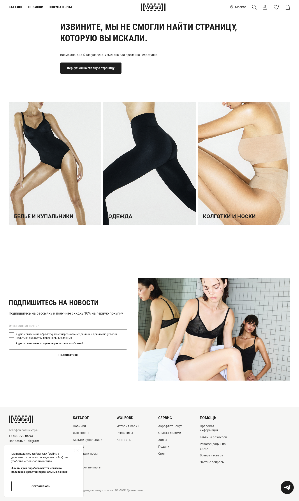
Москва (240, 7)
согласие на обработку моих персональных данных (57, 334)
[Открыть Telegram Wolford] (287, 487)
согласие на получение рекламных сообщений (53, 343)
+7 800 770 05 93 (21, 436)
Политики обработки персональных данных (44, 337)
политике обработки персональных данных (39, 471)
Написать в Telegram (24, 441)
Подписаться (68, 355)
